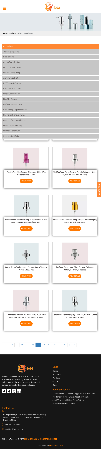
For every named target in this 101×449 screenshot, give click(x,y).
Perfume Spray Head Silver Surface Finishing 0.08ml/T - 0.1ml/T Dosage (75, 268)
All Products (8, 46)
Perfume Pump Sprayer (12, 104)
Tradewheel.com (56, 445)
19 (49, 344)
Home (4, 33)
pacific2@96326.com (14, 429)
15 (27, 344)
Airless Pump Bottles (11, 62)
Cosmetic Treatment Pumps (14, 120)
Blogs (54, 384)
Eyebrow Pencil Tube (11, 130)
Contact (55, 381)
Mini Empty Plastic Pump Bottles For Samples (70, 397)
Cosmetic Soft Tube (11, 136)
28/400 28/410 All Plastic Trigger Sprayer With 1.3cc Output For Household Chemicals (73, 393)
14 (22, 344)
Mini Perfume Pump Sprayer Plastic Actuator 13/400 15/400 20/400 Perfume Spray (75, 173)
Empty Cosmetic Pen (11, 93)
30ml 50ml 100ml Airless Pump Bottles (68, 400)
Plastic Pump (8, 56)
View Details (26, 181)
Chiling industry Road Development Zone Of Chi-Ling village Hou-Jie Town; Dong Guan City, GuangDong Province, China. (24, 417)
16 (33, 344)
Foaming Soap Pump (11, 72)
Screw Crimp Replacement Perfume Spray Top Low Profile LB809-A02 (26, 268)
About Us (56, 374)
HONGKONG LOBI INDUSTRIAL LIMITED (40, 439)
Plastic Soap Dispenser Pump (15, 109)
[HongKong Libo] (49, 6)
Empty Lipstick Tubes (12, 67)
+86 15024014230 (12, 424)
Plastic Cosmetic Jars (12, 88)
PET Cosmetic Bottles (12, 83)
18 (44, 344)
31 (65, 344)
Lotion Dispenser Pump (12, 125)
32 (70, 344)
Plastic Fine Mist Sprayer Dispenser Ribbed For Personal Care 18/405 (26, 173)
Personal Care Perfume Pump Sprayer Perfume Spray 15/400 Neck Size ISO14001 (75, 221)
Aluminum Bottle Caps (12, 78)
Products (12, 33)
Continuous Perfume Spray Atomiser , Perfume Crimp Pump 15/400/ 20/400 (75, 316)
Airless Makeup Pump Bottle (63, 403)
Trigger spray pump (11, 51)
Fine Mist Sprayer (10, 99)
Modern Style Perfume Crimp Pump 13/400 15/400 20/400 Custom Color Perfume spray (26, 221)
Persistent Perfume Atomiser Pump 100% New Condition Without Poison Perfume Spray (26, 316)
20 (54, 344)
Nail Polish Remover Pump (14, 115)
